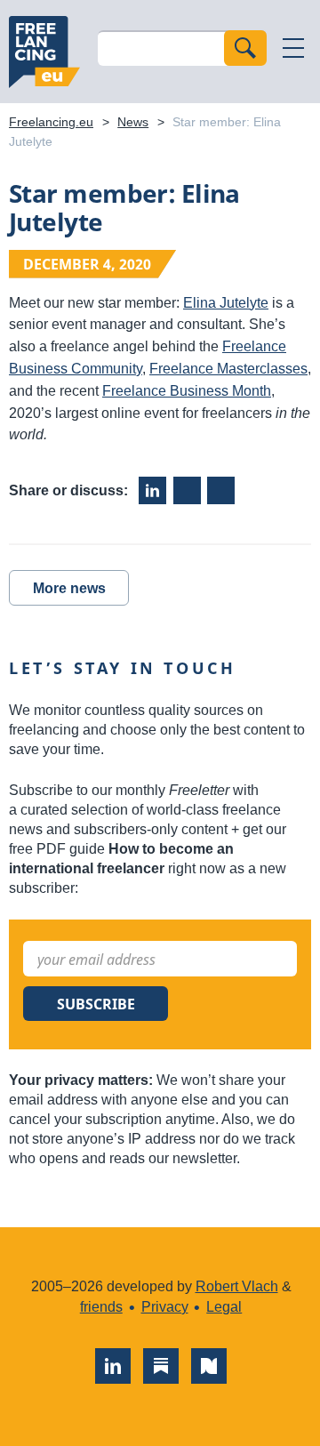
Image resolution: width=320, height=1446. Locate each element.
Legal (224, 1306)
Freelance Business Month (186, 390)
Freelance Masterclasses (228, 368)
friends (101, 1306)
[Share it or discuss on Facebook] (187, 490)
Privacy (164, 1306)
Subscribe (96, 1004)
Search (245, 48)
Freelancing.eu (44, 51)
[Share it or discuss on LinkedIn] (152, 490)
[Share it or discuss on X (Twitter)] (221, 490)
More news (69, 588)
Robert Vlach (237, 1286)
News (132, 122)
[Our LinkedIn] (113, 1366)
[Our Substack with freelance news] (161, 1366)
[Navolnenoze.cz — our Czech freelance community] (209, 1366)
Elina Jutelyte (225, 302)
